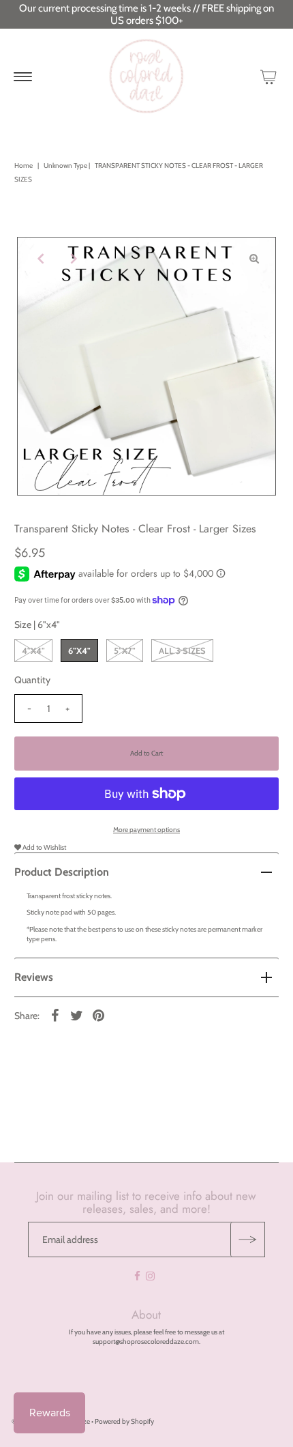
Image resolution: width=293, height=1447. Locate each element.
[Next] (72, 259)
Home (23, 165)
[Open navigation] (23, 76)
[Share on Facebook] (54, 1015)
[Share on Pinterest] (98, 1015)
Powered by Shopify (124, 1421)
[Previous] (39, 259)
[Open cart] (268, 76)
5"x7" (125, 650)
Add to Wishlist (43, 847)
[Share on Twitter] (76, 1015)
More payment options (146, 829)
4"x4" (33, 650)
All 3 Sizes (182, 650)
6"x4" (79, 650)
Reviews (33, 977)
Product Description (61, 871)
